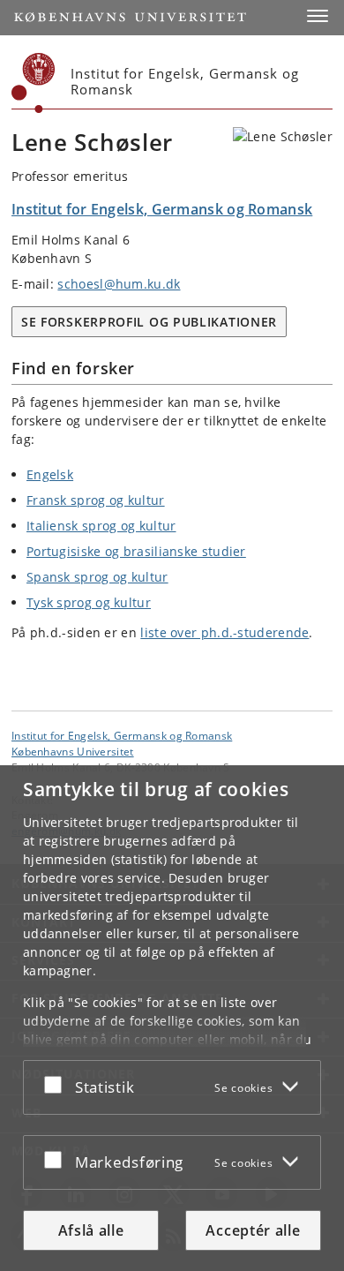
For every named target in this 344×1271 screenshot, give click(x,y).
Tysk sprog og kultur (88, 602)
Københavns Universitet (72, 751)
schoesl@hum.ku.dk (118, 283)
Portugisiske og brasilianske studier (136, 551)
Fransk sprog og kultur (95, 500)
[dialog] (172, 1018)
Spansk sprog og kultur (97, 576)
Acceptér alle (253, 1230)
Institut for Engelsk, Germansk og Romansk (121, 735)
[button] (317, 15)
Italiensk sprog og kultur (101, 525)
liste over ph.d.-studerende (224, 632)
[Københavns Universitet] (33, 83)
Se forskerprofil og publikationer (149, 321)
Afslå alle (91, 1230)
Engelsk (49, 474)
